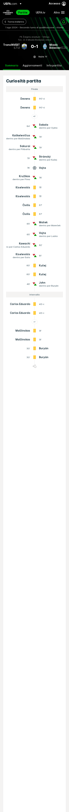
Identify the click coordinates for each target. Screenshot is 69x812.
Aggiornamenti (32, 65)
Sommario (11, 65)
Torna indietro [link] (16, 21)
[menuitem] (24, 12)
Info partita (54, 65)
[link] (23, 12)
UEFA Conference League (8, 12)
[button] (58, 12)
